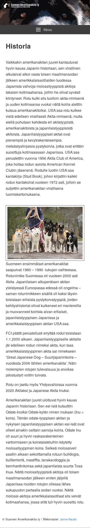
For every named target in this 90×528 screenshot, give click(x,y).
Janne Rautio (68, 519)
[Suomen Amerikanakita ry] (45, 23)
